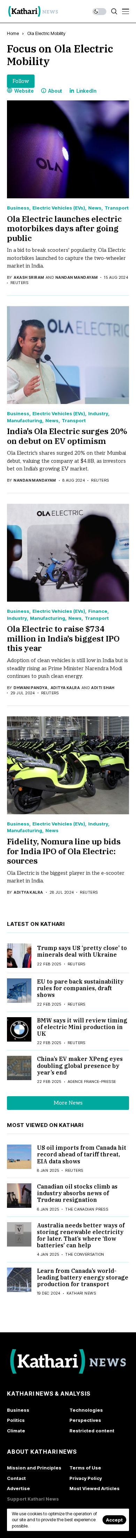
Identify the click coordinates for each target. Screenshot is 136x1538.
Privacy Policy (85, 1478)
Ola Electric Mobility (46, 33)
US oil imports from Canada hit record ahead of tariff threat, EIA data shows (81, 1154)
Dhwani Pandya (30, 688)
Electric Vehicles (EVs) (58, 208)
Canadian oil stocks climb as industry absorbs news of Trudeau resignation (77, 1193)
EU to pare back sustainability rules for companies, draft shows (80, 988)
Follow (21, 81)
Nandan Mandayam (76, 277)
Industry (98, 413)
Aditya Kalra (65, 688)
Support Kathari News (33, 1499)
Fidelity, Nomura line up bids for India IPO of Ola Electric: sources (64, 851)
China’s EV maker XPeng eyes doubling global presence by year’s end (80, 1065)
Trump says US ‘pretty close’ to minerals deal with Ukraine (82, 951)
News (94, 208)
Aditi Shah (102, 688)
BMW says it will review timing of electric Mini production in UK (82, 1027)
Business (18, 208)
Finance (97, 611)
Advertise (18, 1488)
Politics (16, 1420)
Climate (16, 1430)
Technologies (86, 1410)
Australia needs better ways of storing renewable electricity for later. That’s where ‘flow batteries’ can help (80, 1235)
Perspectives (85, 1420)
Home (13, 33)
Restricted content (91, 1430)
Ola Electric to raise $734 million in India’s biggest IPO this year (63, 638)
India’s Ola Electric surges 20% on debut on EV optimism (67, 436)
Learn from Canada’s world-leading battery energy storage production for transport (82, 1277)
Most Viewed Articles (94, 1488)
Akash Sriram (29, 277)
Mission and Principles (34, 1467)
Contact (16, 1478)
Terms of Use (85, 1467)
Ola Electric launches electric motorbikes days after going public (64, 228)
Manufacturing (24, 420)
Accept (114, 1520)
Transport (117, 208)
